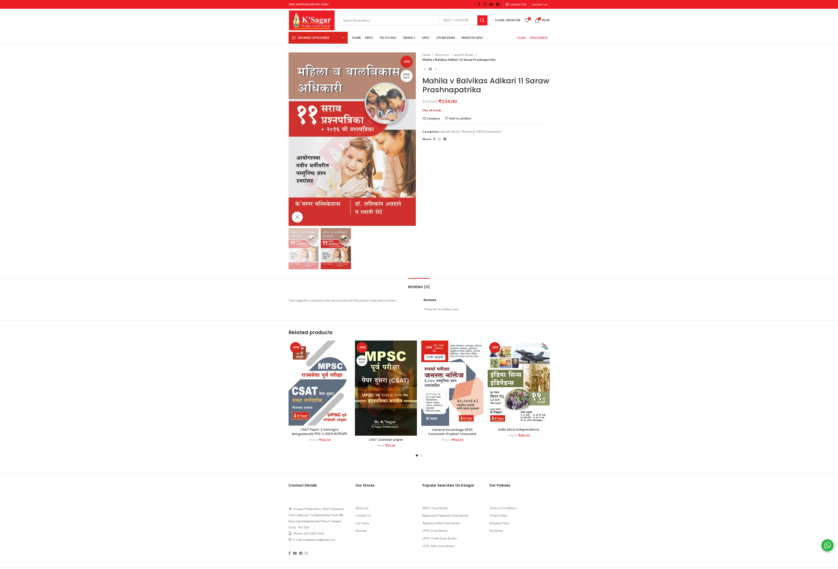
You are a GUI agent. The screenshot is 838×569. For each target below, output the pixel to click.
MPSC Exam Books (435, 508)
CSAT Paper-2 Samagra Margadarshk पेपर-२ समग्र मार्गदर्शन (319, 431)
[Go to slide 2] (421, 455)
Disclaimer (496, 530)
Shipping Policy (499, 523)
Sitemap (361, 530)
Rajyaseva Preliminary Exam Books (445, 515)
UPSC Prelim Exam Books (439, 538)
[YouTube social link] (491, 4)
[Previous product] (425, 69)
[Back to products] (430, 69)
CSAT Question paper (386, 439)
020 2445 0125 (314, 533)
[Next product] (435, 69)
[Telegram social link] (497, 4)
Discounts (442, 55)
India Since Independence (518, 429)
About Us (362, 508)
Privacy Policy (498, 515)
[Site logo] (312, 20)
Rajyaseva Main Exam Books (441, 523)
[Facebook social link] (479, 4)
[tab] (419, 284)
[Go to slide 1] (417, 455)
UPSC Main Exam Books (438, 546)
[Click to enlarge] (297, 217)
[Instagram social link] (485, 4)
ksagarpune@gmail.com (319, 539)
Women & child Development (481, 131)
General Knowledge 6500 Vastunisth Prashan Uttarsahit (452, 432)
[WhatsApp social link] (439, 139)
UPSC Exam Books (435, 530)
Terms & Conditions (503, 508)
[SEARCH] (482, 20)
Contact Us (363, 515)
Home (426, 55)
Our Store (362, 523)
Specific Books (464, 55)
